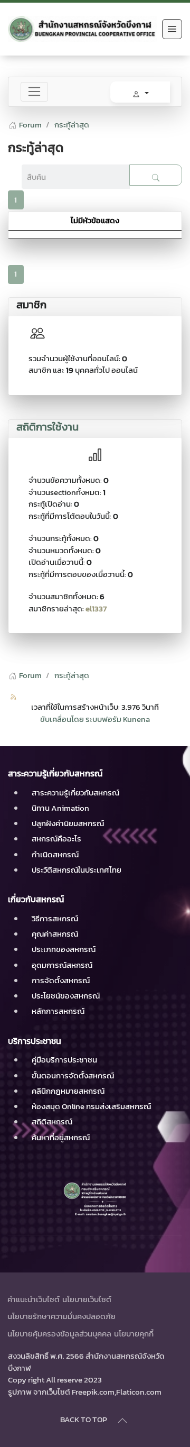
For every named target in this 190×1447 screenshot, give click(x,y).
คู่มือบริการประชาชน (64, 1060)
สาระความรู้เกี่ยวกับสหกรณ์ (75, 792)
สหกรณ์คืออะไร (56, 838)
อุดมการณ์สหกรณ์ (62, 965)
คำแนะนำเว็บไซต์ (33, 1299)
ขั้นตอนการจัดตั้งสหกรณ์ (73, 1075)
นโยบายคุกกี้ (134, 1334)
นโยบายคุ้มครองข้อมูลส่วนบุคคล (59, 1334)
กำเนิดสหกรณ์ (55, 854)
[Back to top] (122, 1420)
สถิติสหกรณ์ (52, 1121)
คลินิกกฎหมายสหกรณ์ (68, 1091)
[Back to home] (82, 29)
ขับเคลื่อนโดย (62, 719)
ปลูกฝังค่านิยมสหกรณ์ (68, 823)
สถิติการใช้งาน (47, 427)
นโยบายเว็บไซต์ (86, 1299)
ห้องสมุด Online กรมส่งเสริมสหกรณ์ (91, 1106)
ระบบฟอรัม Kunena (118, 719)
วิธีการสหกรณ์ (55, 918)
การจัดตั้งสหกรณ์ (61, 980)
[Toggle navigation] (35, 92)
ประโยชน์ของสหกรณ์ (66, 996)
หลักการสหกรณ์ (58, 1011)
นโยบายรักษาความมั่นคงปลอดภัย (61, 1316)
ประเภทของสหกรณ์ (64, 949)
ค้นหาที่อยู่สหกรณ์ (61, 1137)
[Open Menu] (172, 29)
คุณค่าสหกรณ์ (55, 934)
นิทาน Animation (60, 808)
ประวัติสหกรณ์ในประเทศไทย (76, 870)
